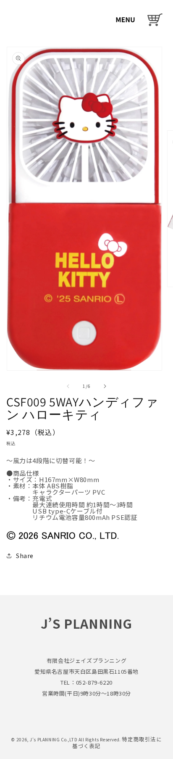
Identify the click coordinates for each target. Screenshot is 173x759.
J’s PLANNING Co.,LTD (54, 739)
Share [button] (25, 555)
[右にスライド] (105, 386)
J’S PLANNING (86, 623)
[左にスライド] (68, 386)
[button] (125, 20)
